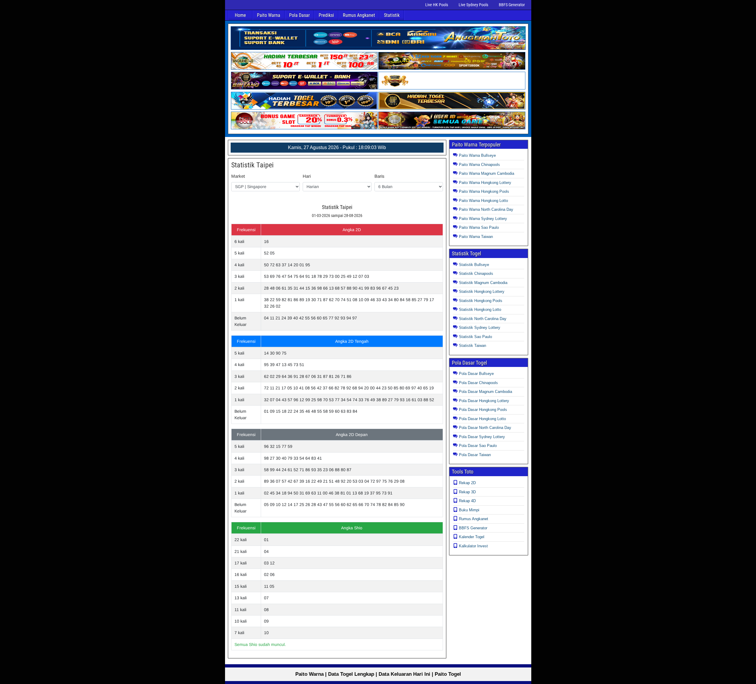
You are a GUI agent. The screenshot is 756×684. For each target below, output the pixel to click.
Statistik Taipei (252, 165)
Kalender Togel (471, 537)
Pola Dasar (299, 15)
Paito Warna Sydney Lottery (483, 218)
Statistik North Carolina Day (482, 318)
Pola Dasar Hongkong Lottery (484, 401)
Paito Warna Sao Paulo (479, 227)
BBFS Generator (512, 4)
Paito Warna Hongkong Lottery (485, 182)
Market (238, 176)
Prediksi (326, 15)
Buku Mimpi (469, 510)
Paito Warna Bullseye (477, 155)
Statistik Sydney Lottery (479, 327)
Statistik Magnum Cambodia (483, 282)
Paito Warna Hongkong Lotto (483, 200)
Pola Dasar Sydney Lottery (482, 437)
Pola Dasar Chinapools (478, 383)
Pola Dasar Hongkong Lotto (482, 419)
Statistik (392, 15)
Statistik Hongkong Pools (480, 300)
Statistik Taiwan (472, 345)
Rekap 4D (467, 501)
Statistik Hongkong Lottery (481, 291)
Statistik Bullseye (474, 264)
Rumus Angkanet (359, 15)
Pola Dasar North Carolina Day (485, 427)
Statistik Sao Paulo (475, 336)
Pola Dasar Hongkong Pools (483, 409)
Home (240, 15)
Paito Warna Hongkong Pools (484, 191)
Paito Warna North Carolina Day (486, 209)
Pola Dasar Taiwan (475, 455)
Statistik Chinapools (476, 273)
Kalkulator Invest (473, 546)
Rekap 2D (467, 483)
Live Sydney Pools (473, 4)
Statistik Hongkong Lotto (480, 309)
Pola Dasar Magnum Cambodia (485, 391)
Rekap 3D (467, 492)
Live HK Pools (436, 4)
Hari (307, 176)
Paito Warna (268, 15)
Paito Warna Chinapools (479, 164)
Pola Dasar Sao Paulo (478, 445)
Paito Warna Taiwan (476, 236)
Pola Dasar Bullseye (476, 373)
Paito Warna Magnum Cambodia (486, 173)
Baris (379, 176)
